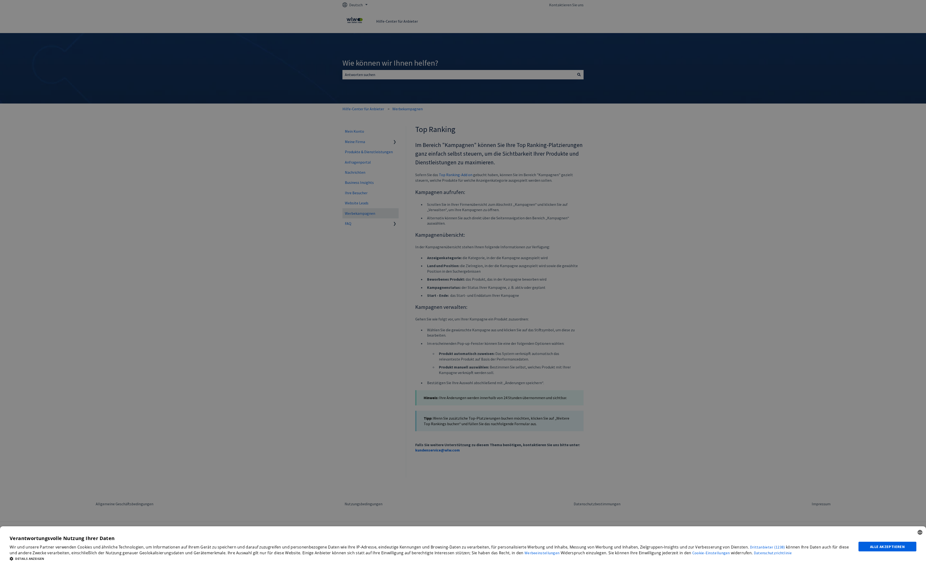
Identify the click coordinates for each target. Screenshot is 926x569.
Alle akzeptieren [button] (887, 546)
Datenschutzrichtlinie (773, 552)
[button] (431, 559)
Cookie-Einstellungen (711, 552)
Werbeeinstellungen (541, 552)
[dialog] (463, 547)
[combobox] (920, 532)
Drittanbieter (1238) (767, 547)
